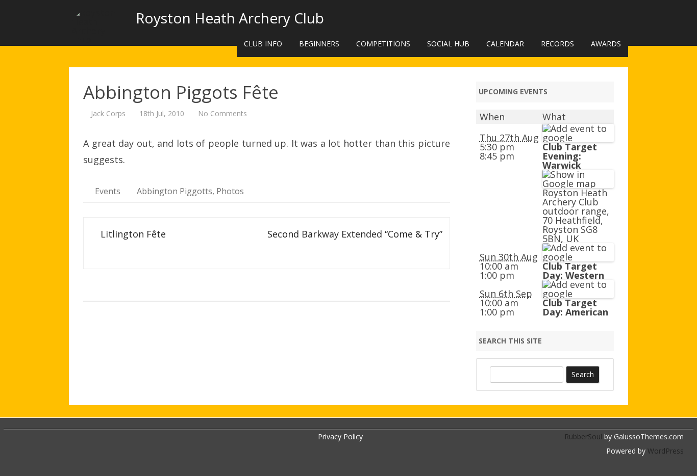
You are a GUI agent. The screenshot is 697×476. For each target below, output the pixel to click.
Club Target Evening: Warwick (569, 156)
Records (557, 43)
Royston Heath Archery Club (230, 18)
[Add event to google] (578, 137)
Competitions (383, 43)
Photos (230, 191)
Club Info (263, 43)
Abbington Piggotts (174, 191)
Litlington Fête (132, 234)
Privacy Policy (340, 436)
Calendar (505, 43)
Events (107, 191)
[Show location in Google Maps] (578, 183)
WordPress (664, 451)
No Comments (222, 113)
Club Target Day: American (575, 307)
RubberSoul (583, 436)
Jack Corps (108, 113)
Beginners (319, 43)
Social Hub (448, 43)
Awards (606, 43)
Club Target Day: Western (573, 270)
